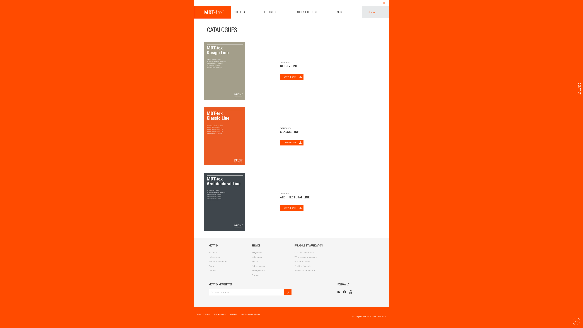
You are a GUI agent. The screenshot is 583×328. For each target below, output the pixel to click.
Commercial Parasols (304, 252)
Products (239, 12)
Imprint (233, 314)
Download (290, 77)
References (269, 12)
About (340, 12)
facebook (339, 292)
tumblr (344, 291)
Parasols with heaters (305, 270)
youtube (350, 292)
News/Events (258, 270)
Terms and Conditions (250, 314)
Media (255, 261)
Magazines (257, 252)
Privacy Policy (220, 314)
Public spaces (258, 266)
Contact (372, 12)
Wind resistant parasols (306, 257)
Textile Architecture (306, 12)
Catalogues (257, 257)
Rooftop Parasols (303, 266)
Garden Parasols (302, 261)
